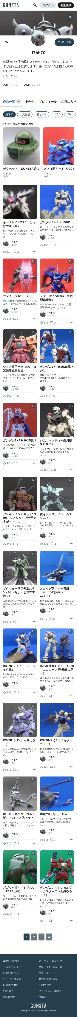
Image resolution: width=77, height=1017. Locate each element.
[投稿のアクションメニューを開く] (35, 252)
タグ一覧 (43, 972)
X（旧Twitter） (12, 984)
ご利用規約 (45, 984)
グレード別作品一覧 (50, 966)
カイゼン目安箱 (12, 978)
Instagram (9, 996)
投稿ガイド (45, 996)
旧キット (41, 114)
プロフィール (48, 101)
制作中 (29, 101)
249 (11, 85)
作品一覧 (11, 101)
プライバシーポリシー (51, 990)
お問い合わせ (11, 972)
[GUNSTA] (11, 5)
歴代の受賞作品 (47, 978)
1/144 (70, 114)
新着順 (9, 114)
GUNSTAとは (11, 960)
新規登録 (66, 5)
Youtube (8, 990)
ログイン (48, 5)
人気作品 (25, 114)
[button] (35, 5)
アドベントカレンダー (51, 960)
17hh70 (7, 173)
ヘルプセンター (12, 966)
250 (33, 85)
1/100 (56, 114)
